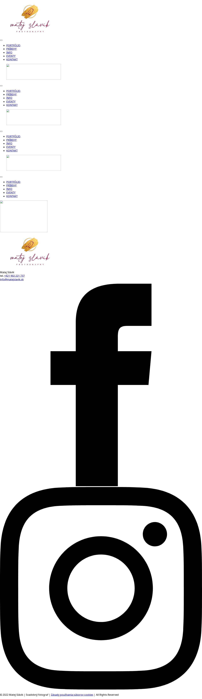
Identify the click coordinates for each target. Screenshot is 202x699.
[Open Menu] (1, 40)
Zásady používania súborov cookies (72, 694)
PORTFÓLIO (13, 45)
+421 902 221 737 (14, 276)
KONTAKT (12, 59)
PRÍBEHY (11, 49)
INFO (9, 52)
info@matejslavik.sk (12, 279)
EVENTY (10, 56)
